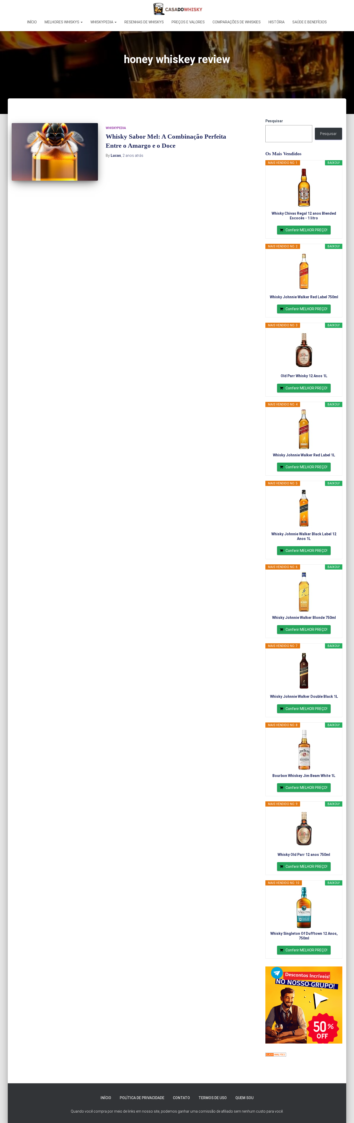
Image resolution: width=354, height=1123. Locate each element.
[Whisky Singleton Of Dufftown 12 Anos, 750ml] (304, 908)
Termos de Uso (213, 1098)
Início (32, 22)
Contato (181, 1098)
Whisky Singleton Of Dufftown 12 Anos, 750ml (304, 935)
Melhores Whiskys (62, 22)
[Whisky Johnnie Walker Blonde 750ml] (304, 592)
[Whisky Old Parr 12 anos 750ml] (304, 829)
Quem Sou (244, 1098)
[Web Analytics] (275, 1054)
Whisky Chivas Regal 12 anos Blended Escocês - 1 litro (304, 215)
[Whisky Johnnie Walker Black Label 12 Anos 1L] (304, 508)
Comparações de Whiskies (237, 22)
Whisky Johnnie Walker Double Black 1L (304, 696)
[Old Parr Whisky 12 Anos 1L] (304, 350)
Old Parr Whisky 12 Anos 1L (304, 376)
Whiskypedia (102, 22)
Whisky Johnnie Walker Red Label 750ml (304, 297)
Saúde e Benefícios (309, 22)
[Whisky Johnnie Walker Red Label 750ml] (304, 271)
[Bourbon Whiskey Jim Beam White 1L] (304, 750)
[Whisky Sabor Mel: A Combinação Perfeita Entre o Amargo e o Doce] (55, 152)
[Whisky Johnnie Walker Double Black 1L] (304, 671)
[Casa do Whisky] (177, 9)
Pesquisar (274, 121)
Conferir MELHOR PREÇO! (306, 230)
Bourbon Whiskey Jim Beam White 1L (303, 776)
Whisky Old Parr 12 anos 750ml (304, 855)
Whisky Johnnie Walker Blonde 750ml (304, 617)
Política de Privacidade (142, 1098)
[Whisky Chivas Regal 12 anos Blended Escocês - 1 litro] (304, 187)
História (276, 22)
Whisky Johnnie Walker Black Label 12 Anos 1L (303, 536)
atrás (133, 155)
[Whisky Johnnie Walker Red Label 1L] (304, 429)
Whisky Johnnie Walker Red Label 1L (304, 455)
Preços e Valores (188, 22)
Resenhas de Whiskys (144, 22)
